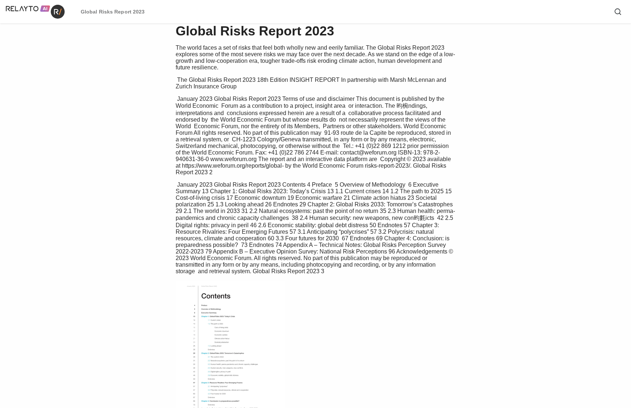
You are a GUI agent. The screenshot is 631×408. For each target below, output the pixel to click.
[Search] (618, 11)
